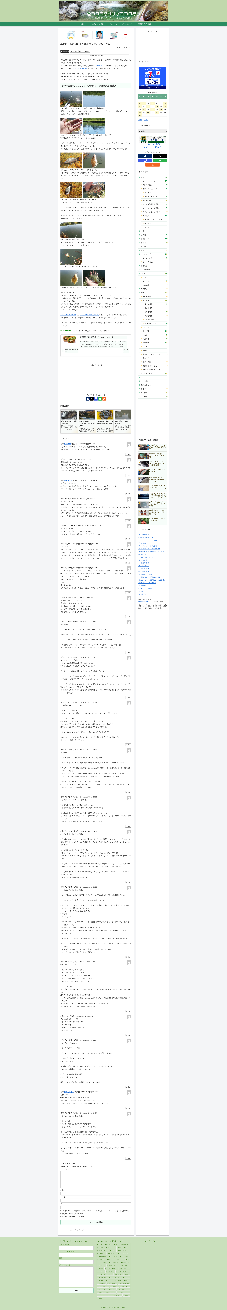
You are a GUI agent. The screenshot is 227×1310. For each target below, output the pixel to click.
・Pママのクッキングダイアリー (148, 546)
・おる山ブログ (143, 594)
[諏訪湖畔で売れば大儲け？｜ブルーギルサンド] (69, 339)
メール (62, 1197)
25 (148, 112)
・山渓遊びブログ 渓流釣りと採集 (149, 577)
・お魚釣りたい (143, 554)
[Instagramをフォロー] (96, 399)
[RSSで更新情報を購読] (104, 399)
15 (165, 106)
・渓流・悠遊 (142, 543)
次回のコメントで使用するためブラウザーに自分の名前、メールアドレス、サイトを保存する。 (97, 1211)
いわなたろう (69, 1092)
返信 (129, 454)
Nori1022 (67, 444)
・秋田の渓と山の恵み (145, 574)
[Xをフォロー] (92, 399)
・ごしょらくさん (143, 566)
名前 (62, 1190)
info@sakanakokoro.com (145, 601)
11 (148, 106)
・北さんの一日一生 (144, 534)
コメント (64, 1169)
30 (140, 115)
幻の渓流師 (68, 480)
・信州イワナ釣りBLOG (145, 537)
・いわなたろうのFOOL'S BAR (147, 540)
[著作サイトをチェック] (88, 399)
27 (157, 112)
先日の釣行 (98, 66)
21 (161, 109)
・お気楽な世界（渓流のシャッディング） (151, 551)
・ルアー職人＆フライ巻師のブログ (149, 549)
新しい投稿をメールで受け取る (73, 1216)
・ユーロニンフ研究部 (145, 588)
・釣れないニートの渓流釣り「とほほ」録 (151, 580)
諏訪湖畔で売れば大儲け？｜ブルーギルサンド (97, 337)
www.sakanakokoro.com (71, 350)
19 (152, 109)
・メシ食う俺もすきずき (145, 557)
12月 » (146, 120)
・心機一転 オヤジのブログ (147, 583)
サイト (62, 1204)
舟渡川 (87, 51)
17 (144, 109)
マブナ (81, 51)
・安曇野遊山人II (143, 585)
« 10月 (140, 120)
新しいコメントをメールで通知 (73, 1214)
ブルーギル (74, 51)
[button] (165, 62)
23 (140, 112)
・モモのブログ (143, 591)
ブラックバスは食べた (68, 315)
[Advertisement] (78, 379)
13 (157, 106)
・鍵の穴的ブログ (143, 571)
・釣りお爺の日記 (143, 560)
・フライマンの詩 (143, 568)
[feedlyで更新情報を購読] (100, 399)
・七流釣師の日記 (143, 563)
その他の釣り (65, 51)
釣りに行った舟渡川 (80, 68)
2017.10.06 (126, 350)
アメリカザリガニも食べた (89, 315)
